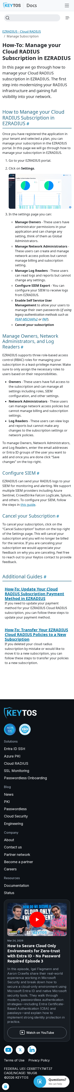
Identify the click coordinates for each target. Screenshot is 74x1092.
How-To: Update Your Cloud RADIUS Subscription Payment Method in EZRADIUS (34, 593)
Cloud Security (16, 816)
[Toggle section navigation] (67, 17)
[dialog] (5, 1086)
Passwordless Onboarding (25, 778)
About (9, 840)
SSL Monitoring (16, 771)
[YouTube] (8, 1050)
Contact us (13, 847)
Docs (31, 5)
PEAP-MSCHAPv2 (26, 319)
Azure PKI (12, 756)
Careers (10, 869)
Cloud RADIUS (16, 763)
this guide (28, 504)
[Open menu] (67, 5)
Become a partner (18, 862)
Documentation (16, 885)
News (8, 794)
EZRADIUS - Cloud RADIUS (21, 31)
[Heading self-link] (27, 123)
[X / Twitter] (20, 1050)
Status (9, 893)
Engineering (13, 824)
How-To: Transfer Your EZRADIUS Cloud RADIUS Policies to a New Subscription (36, 634)
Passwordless (15, 809)
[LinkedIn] (32, 1050)
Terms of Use (14, 1060)
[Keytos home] (12, 5)
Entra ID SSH (14, 749)
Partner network (17, 855)
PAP (44, 319)
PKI (7, 802)
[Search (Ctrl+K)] (32, 17)
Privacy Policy (39, 1060)
